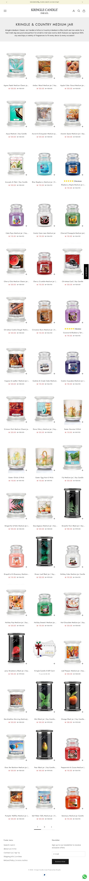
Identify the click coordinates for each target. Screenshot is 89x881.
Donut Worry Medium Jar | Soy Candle (44, 429)
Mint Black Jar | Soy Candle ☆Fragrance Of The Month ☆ (44, 719)
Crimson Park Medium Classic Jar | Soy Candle (16, 429)
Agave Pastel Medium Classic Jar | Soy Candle (16, 85)
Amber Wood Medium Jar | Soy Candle (44, 85)
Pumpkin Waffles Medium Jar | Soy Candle (16, 816)
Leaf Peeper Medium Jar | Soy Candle (72, 671)
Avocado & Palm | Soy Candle (16, 182)
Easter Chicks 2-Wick (16, 477)
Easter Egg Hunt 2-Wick (44, 477)
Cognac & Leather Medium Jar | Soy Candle (16, 381)
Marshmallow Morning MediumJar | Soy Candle (16, 719)
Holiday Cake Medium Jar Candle (72, 574)
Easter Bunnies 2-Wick (72, 429)
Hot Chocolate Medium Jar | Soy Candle (73, 622)
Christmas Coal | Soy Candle (72, 281)
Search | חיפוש (9, 845)
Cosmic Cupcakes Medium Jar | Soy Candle (72, 381)
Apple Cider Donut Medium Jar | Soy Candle (72, 85)
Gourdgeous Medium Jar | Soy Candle (44, 526)
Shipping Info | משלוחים (13, 856)
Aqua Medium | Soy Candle (16, 134)
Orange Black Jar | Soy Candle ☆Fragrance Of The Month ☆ (72, 719)
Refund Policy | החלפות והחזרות (16, 860)
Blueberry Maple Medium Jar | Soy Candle (72, 185)
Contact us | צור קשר (12, 853)
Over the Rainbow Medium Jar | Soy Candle (16, 767)
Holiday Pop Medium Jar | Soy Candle (16, 622)
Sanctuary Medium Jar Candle (73, 816)
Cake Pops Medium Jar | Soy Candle (16, 233)
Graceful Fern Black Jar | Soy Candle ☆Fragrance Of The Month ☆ (72, 526)
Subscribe (60, 861)
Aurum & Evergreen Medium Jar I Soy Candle (44, 134)
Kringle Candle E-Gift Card (44, 671)
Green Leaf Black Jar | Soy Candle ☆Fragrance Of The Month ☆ (44, 574)
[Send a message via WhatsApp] (84, 877)
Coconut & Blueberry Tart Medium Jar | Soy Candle (72, 333)
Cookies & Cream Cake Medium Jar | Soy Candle (44, 381)
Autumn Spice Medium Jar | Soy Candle (72, 134)
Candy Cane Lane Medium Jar (44, 233)
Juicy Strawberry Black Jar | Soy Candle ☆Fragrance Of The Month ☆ (16, 671)
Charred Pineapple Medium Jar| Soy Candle (73, 233)
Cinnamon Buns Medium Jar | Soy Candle (44, 330)
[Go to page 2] (51, 827)
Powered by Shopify (54, 870)
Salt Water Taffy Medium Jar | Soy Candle (44, 816)
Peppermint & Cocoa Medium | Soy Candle (72, 767)
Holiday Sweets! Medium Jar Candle (44, 622)
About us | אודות (10, 849)
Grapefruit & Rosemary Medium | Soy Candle (16, 574)
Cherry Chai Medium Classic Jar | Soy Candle (16, 281)
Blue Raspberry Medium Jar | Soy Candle (44, 182)
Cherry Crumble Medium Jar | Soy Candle (44, 281)
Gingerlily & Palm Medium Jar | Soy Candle (16, 526)
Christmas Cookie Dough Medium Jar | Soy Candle (16, 330)
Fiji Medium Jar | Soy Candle (72, 477)
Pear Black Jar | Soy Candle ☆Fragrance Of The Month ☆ (44, 767)
